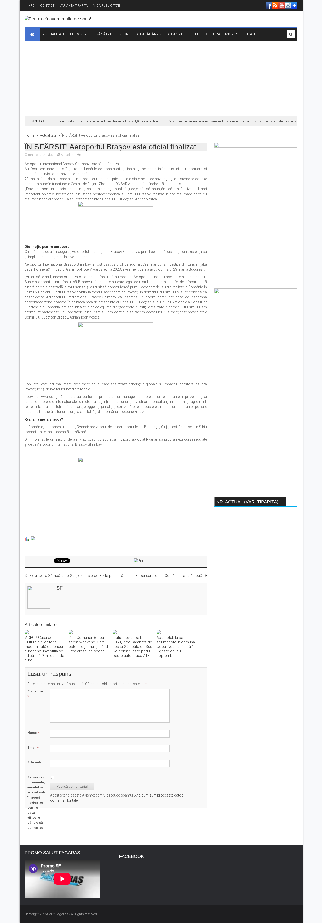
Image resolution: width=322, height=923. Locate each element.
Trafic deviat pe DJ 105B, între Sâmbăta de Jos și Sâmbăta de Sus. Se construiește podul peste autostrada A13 (133, 646)
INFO (31, 5)
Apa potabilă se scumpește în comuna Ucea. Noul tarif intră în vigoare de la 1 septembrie (176, 646)
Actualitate (48, 135)
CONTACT (47, 5)
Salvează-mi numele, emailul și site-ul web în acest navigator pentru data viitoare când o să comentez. (36, 802)
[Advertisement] (161, 78)
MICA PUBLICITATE (106, 5)
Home (29, 135)
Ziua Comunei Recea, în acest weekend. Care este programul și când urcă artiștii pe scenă (226, 121)
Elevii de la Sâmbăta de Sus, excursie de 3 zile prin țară (76, 575)
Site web (34, 762)
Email (33, 747)
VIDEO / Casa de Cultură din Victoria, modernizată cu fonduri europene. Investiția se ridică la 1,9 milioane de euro (44, 648)
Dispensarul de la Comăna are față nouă (168, 575)
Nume (33, 733)
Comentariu (37, 693)
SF (53, 155)
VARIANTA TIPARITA (74, 5)
